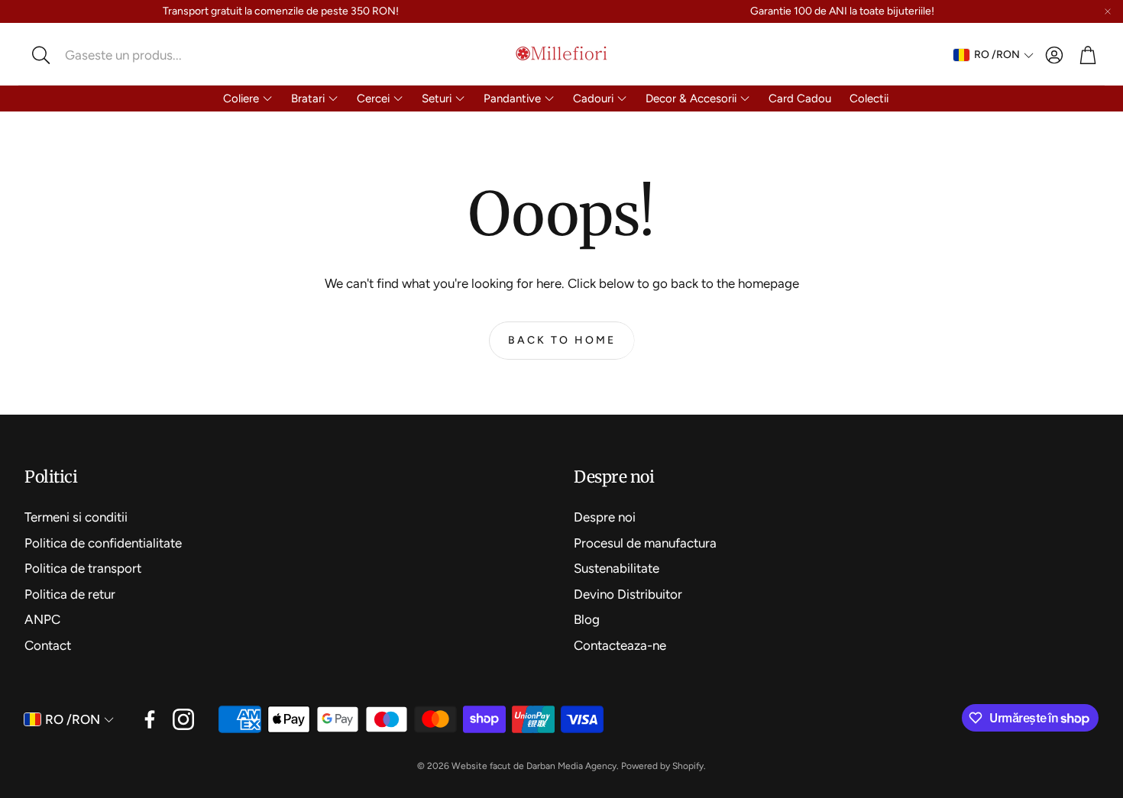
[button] (126, 55)
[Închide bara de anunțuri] (1107, 11)
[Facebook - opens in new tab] (149, 719)
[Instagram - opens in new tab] (183, 719)
